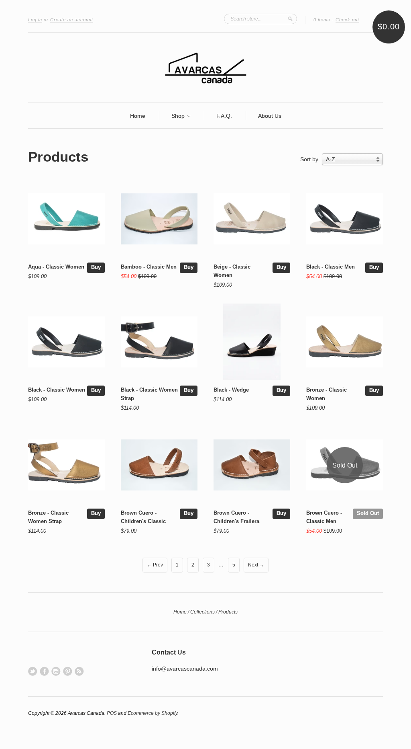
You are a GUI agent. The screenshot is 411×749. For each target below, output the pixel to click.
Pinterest (67, 671)
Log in (35, 19)
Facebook (44, 671)
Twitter (32, 671)
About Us (269, 116)
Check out (347, 19)
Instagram (56, 671)
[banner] (205, 67)
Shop (178, 116)
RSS (79, 671)
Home (137, 116)
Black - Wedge (231, 390)
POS (112, 713)
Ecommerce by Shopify (152, 713)
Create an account (71, 19)
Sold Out (368, 513)
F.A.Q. (224, 116)
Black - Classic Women (56, 390)
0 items (321, 19)
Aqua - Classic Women (56, 267)
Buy (96, 267)
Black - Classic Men (330, 267)
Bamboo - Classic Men (149, 267)
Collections (202, 612)
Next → (256, 565)
